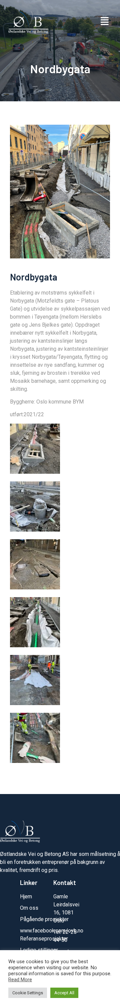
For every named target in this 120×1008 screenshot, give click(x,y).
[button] (104, 21)
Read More (20, 980)
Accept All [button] (64, 992)
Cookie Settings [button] (27, 992)
